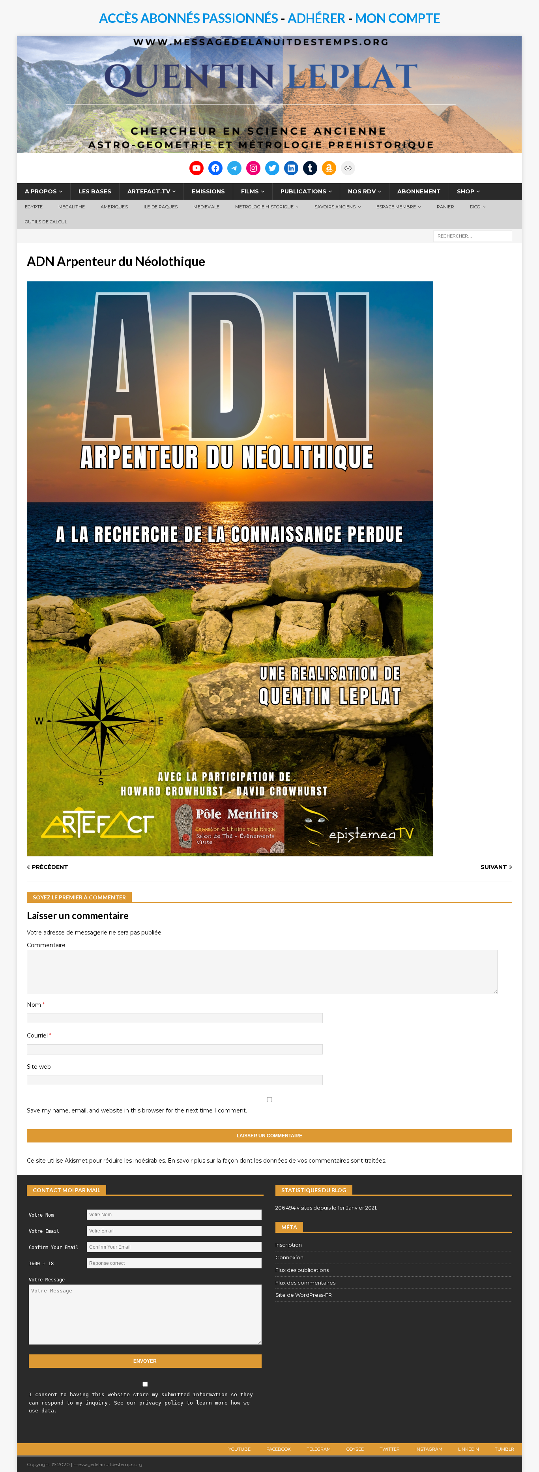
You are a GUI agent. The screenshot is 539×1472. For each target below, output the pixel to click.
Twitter (390, 1449)
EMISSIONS (208, 191)
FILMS (250, 191)
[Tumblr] (310, 168)
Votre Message (47, 1280)
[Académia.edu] (348, 168)
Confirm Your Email (54, 1247)
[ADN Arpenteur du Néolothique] (230, 851)
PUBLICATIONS (303, 191)
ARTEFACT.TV (148, 191)
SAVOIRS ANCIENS (335, 207)
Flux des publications (302, 1270)
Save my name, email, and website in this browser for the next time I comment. (137, 1110)
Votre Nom (41, 1215)
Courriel (38, 1035)
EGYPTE (34, 207)
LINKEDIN (468, 1449)
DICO (475, 207)
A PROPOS (41, 191)
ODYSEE (355, 1449)
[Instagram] (253, 168)
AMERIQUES (114, 207)
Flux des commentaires (305, 1282)
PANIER (445, 207)
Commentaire (46, 945)
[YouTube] (196, 168)
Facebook (278, 1449)
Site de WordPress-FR (303, 1295)
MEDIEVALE (206, 207)
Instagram (428, 1449)
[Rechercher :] (472, 235)
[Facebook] (215, 168)
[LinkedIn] (291, 168)
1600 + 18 (41, 1263)
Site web (39, 1066)
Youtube (239, 1449)
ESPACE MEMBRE (396, 207)
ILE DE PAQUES (161, 207)
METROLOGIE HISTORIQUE (264, 207)
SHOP (465, 191)
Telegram (319, 1449)
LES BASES (95, 191)
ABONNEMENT (419, 191)
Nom (35, 1004)
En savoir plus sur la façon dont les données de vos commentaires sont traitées (276, 1160)
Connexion (289, 1257)
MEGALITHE (71, 207)
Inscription (288, 1245)
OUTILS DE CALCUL (46, 222)
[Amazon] (329, 168)
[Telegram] (234, 168)
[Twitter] (272, 168)
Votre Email (44, 1231)
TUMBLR (504, 1449)
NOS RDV (362, 191)
